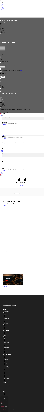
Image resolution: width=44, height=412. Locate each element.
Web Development (6, 330)
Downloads (3, 168)
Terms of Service (29, 109)
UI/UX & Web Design (6, 319)
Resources (2, 151)
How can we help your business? (2, 29)
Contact (1, 172)
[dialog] (4, 403)
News (2, 163)
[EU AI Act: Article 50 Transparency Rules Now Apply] (13, 250)
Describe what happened (2, 87)
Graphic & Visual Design (7, 367)
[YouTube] (22, 301)
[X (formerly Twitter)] (22, 299)
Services (1, 115)
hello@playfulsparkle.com (2, 61)
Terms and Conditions (4, 409)
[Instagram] (22, 300)
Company (1, 25)
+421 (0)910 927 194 (6, 61)
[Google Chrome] (22, 306)
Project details (1, 106)
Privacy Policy (21, 70)
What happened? (1, 86)
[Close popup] (0, 62)
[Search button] (19, 193)
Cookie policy (11, 409)
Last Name (1, 24)
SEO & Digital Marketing (7, 354)
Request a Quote (1, 173)
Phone (0, 26)
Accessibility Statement (14, 409)
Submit (1, 59)
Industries (2, 150)
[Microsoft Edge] (22, 307)
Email (0, 27)
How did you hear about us (2, 28)
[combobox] (16, 193)
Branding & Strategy (4, 122)
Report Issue (1, 71)
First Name (1, 23)
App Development (4, 136)
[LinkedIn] (22, 302)
